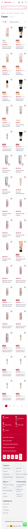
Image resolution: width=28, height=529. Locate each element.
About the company (8, 437)
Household (6, 474)
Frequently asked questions (10, 444)
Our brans (20, 418)
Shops (7, 417)
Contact (5, 496)
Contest (5, 507)
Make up (5, 471)
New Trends (8, 425)
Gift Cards (20, 425)
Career (7, 430)
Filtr (4, 22)
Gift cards (5, 513)
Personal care (6, 468)
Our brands (6, 504)
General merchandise (22, 474)
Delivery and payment (9, 447)
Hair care (18, 471)
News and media (7, 440)
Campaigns (6, 510)
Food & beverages (8, 477)
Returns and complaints (9, 451)
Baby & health (20, 477)
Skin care (18, 468)
